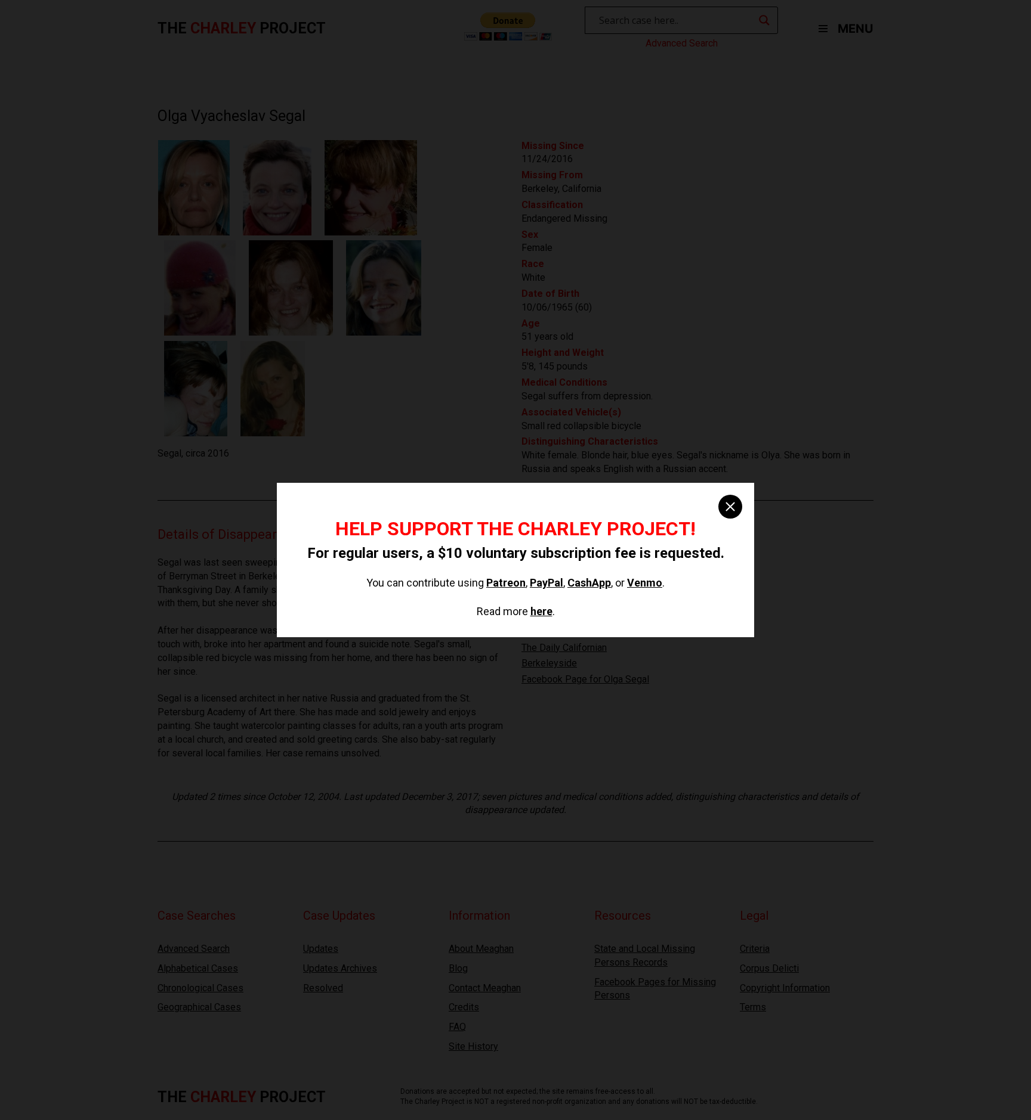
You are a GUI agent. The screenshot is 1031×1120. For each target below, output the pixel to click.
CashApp (589, 582)
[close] (730, 507)
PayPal (546, 582)
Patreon (506, 582)
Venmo (644, 582)
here (541, 611)
